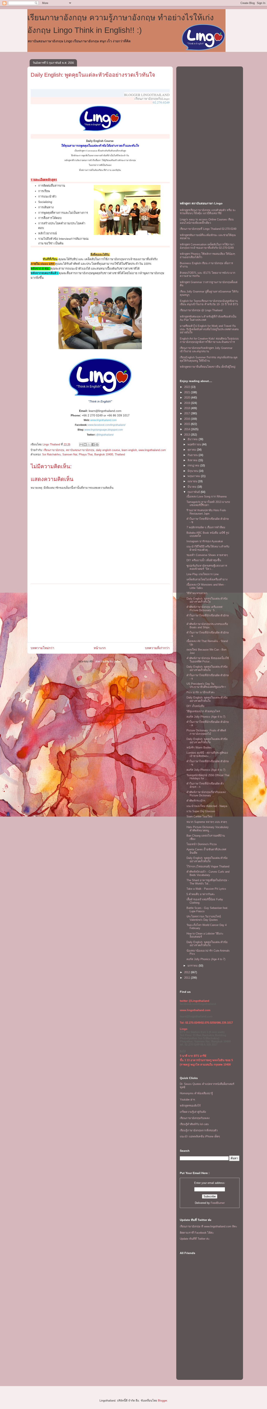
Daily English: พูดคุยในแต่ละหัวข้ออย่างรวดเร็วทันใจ (93, 75)
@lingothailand (104, 434)
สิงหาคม (193, 460)
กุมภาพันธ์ (194, 491)
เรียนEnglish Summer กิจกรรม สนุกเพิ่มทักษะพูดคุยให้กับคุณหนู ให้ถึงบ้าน (208, 359)
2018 (187, 408)
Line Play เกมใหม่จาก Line (202, 574)
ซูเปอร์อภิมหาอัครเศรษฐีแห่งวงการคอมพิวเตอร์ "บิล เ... (206, 567)
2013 (187, 434)
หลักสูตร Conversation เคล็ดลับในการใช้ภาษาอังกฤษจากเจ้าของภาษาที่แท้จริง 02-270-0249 (207, 246)
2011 (187, 977)
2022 (187, 386)
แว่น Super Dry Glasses (200, 811)
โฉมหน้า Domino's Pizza (201, 844)
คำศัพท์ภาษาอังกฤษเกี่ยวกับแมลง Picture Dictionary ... (205, 794)
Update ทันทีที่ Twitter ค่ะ (195, 1238)
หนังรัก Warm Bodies (199, 747)
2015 (187, 424)
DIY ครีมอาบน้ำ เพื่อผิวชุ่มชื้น (203, 560)
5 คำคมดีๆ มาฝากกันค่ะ (200, 894)
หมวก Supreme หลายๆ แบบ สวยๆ (206, 821)
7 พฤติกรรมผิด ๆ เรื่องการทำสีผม (205, 527)
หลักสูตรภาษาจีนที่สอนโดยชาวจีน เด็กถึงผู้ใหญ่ (207, 366)
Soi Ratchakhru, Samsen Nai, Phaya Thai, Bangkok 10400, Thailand (83, 454)
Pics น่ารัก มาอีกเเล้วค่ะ (200, 692)
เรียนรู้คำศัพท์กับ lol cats (194, 1124)
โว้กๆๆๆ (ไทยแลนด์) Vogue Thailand (207, 866)
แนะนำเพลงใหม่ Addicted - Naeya (206, 806)
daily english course (108, 450)
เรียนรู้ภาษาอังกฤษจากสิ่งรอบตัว (199, 1130)
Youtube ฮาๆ (187, 1099)
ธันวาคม (193, 439)
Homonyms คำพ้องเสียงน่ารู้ (196, 1093)
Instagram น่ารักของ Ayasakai (204, 541)
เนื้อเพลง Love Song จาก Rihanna (206, 496)
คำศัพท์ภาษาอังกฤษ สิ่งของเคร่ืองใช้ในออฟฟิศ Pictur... (207, 660)
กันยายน (193, 455)
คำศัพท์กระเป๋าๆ (195, 800)
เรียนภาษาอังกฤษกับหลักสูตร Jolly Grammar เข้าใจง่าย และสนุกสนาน (206, 349)
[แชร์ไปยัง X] (89, 444)
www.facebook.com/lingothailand (106, 424)
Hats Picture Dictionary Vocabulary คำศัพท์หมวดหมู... (207, 829)
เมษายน (193, 481)
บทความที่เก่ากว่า (157, 648)
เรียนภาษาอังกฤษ (54, 450)
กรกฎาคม (194, 465)
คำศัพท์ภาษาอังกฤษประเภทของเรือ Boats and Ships (207, 625)
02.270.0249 (161, 102)
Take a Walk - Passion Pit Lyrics (206, 888)
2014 (187, 429)
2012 (187, 972)
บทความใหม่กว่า (42, 648)
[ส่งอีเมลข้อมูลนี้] (81, 444)
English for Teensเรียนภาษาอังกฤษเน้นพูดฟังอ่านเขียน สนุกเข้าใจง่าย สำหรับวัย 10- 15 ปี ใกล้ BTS (209, 302)
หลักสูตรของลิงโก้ (190, 1105)
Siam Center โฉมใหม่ (199, 816)
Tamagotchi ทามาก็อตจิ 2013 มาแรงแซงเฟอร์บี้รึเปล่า (208, 503)
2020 (187, 397)
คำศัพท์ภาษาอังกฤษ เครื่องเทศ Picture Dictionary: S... (204, 608)
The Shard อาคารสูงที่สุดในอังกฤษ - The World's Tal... (207, 882)
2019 (187, 403)
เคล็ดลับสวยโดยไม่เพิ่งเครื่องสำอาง (206, 579)
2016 (187, 418)
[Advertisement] (100, 613)
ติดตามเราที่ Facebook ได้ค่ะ (197, 1232)
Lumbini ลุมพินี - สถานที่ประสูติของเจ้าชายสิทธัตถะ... (207, 754)
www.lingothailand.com (103, 420)
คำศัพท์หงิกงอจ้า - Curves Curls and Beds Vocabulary (207, 873)
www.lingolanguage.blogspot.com (103, 429)
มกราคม (193, 965)
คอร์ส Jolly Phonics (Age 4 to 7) (205, 716)
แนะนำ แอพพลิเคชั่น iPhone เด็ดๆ (200, 1136)
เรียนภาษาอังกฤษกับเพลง (194, 1118)
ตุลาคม (192, 449)
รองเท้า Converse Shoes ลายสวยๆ (207, 555)
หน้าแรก (100, 648)
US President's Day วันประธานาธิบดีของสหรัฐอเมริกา (206, 685)
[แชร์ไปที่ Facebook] (93, 444)
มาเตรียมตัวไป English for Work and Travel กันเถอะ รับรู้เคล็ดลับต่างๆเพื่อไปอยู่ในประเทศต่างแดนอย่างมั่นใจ (209, 329)
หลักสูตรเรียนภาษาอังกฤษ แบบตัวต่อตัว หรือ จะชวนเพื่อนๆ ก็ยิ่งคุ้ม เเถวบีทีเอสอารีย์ (208, 212)
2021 (187, 392)
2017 (187, 413)
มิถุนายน (193, 470)
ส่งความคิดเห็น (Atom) (108, 661)
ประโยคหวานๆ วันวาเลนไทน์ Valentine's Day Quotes (203, 918)
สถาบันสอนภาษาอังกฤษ (80, 450)
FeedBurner (218, 1202)
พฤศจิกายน (195, 444)
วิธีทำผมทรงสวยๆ (196, 593)
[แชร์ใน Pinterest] (97, 444)
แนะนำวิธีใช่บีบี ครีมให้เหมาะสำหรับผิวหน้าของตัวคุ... (207, 548)
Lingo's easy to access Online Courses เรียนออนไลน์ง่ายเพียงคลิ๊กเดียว (207, 221)
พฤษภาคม (194, 476)
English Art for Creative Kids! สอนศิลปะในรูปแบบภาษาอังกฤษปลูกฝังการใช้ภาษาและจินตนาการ (209, 340)
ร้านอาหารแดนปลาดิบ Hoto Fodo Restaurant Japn (206, 512)
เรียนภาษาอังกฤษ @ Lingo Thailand (201, 310)
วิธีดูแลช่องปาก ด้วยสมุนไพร (203, 711)
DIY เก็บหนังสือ (195, 706)
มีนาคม (192, 486)
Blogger (162, 1400)
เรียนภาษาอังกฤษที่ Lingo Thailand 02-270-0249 (208, 228)
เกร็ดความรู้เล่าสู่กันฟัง (193, 1111)
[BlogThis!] (85, 444)
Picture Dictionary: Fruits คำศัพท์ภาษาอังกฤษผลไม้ (206, 732)
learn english (129, 450)
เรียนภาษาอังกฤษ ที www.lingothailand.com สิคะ (208, 1226)
